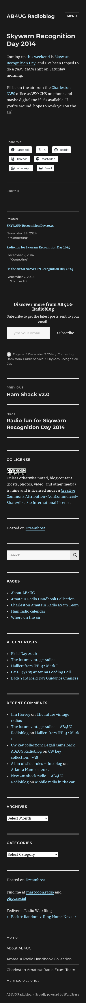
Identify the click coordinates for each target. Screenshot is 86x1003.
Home (12, 937)
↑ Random (29, 917)
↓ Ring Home (51, 917)
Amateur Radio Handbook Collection (43, 599)
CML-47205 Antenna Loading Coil (41, 672)
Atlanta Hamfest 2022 (30, 770)
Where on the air (25, 617)
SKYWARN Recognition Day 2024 (30, 226)
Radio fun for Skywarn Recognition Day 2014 (38, 247)
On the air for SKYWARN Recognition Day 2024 (40, 269)
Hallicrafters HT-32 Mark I (34, 666)
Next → (70, 917)
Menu (72, 16)
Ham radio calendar (28, 611)
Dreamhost (35, 528)
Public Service (33, 359)
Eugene (18, 354)
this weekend (38, 57)
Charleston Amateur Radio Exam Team (45, 605)
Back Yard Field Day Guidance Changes (44, 678)
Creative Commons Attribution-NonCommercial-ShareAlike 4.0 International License (42, 496)
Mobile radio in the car (55, 782)
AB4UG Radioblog (31, 16)
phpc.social (16, 898)
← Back (13, 917)
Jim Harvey (20, 714)
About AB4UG (23, 593)
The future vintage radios (33, 660)
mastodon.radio (40, 892)
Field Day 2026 (24, 653)
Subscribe (65, 333)
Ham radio (14, 359)
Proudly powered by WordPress (57, 994)
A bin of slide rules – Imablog (36, 763)
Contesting (66, 354)
